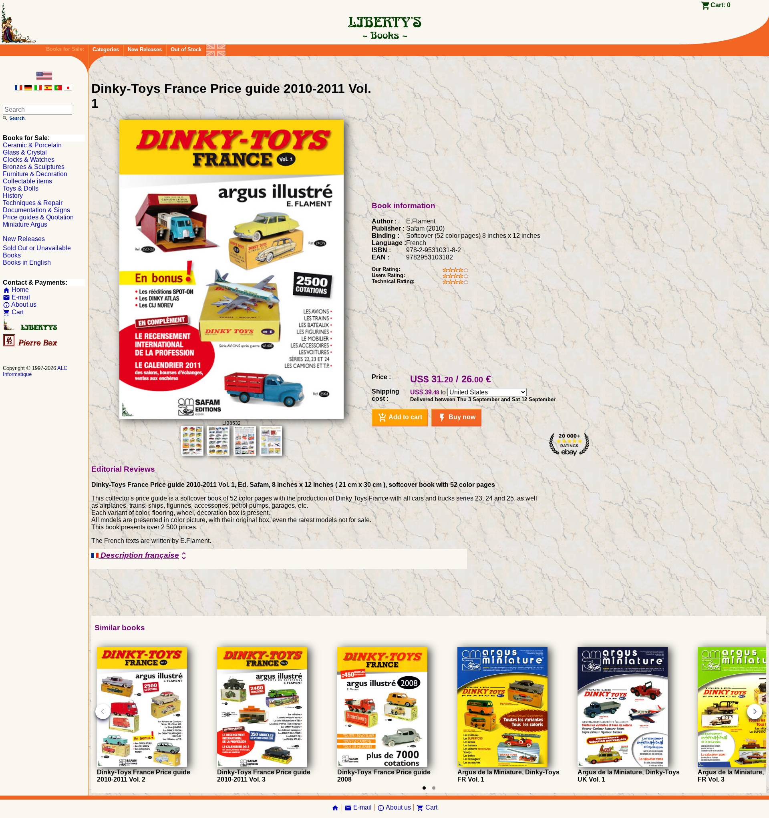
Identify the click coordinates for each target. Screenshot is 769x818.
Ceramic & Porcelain (32, 145)
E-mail (16, 297)
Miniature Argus (25, 224)
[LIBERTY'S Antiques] (31, 328)
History (13, 195)
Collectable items (27, 181)
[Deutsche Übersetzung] (28, 88)
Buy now (456, 417)
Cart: (721, 5)
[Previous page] (103, 711)
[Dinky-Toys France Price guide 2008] (382, 765)
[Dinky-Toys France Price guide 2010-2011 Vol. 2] (142, 765)
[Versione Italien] (38, 88)
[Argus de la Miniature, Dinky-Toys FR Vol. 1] (502, 765)
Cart (13, 312)
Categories (106, 49)
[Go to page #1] (424, 788)
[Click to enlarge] (231, 416)
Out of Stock (186, 49)
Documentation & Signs (36, 210)
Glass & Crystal (25, 152)
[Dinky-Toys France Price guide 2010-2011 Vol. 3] (262, 765)
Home (16, 289)
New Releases (145, 49)
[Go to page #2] (434, 788)
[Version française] (18, 88)
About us (19, 304)
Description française (144, 556)
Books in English (27, 262)
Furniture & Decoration (35, 174)
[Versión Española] (48, 88)
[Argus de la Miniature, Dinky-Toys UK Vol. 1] (623, 765)
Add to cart (400, 417)
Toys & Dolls (20, 188)
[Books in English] (216, 48)
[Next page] (754, 711)
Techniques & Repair (32, 202)
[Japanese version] (68, 88)
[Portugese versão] (58, 88)
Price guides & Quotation (38, 217)
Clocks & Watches (28, 159)
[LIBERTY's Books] (384, 35)
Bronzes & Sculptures (33, 166)
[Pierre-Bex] (31, 344)
